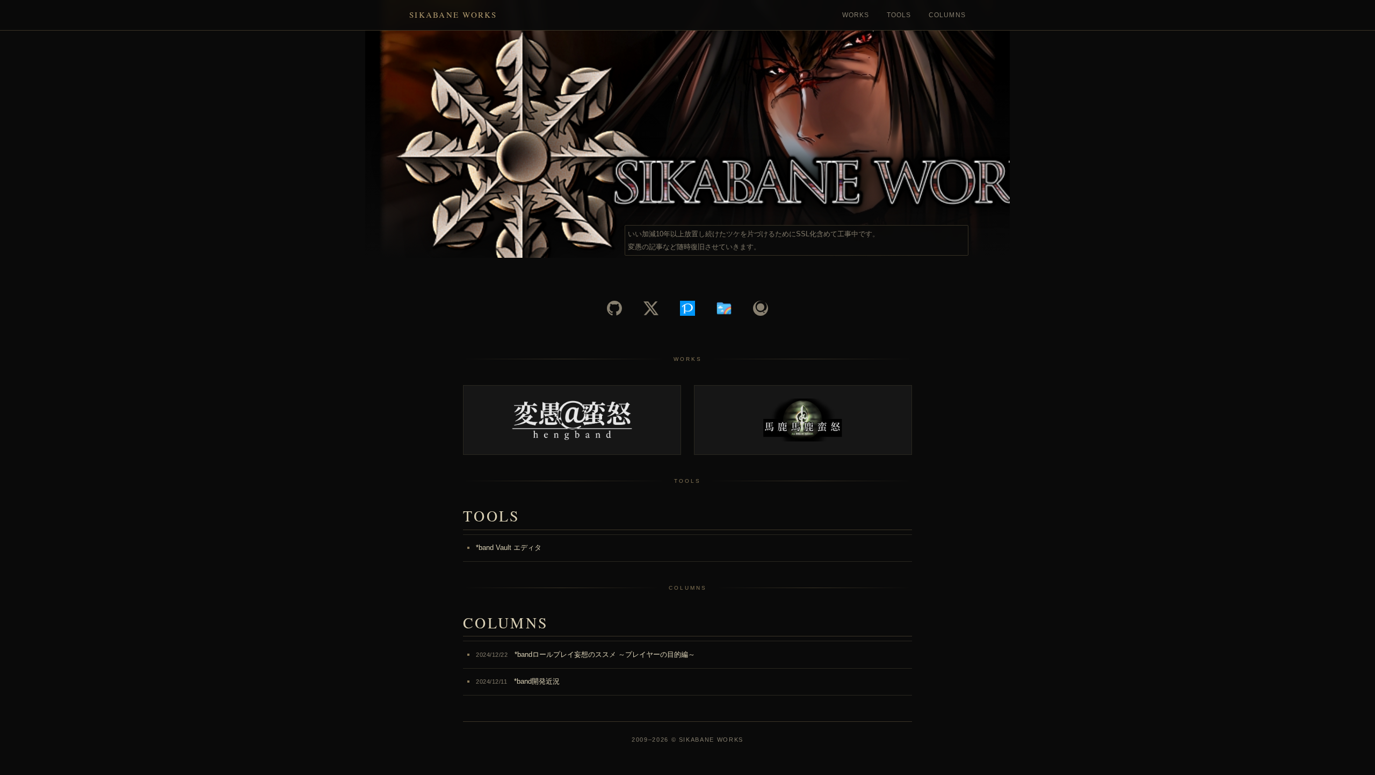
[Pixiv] (687, 308)
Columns (947, 15)
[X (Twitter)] (651, 308)
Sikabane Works (453, 14)
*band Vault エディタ (508, 548)
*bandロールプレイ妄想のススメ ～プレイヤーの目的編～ (585, 654)
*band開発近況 (518, 681)
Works (856, 15)
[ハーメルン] (724, 308)
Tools (899, 15)
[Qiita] (760, 308)
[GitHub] (614, 308)
